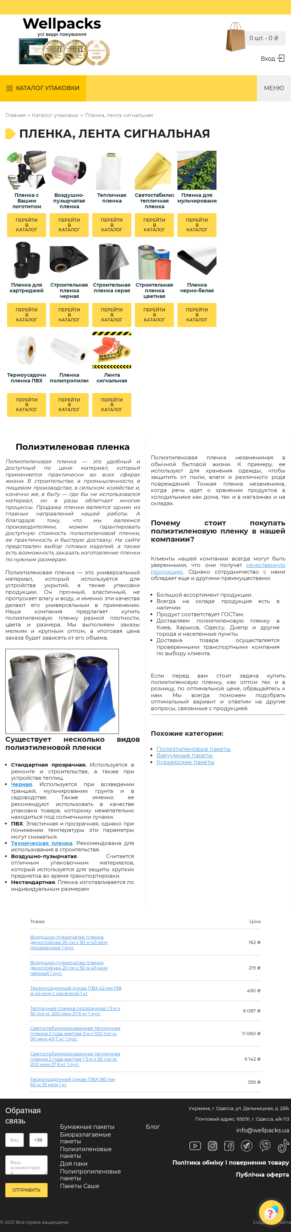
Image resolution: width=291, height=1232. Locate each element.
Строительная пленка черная (69, 290)
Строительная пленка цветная (154, 290)
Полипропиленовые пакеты (90, 1174)
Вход (268, 58)
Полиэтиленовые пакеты (86, 1152)
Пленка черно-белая (197, 288)
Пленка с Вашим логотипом (26, 200)
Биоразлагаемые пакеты (85, 1137)
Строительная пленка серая (112, 288)
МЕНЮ (274, 88)
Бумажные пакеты (87, 1126)
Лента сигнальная (112, 378)
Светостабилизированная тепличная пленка (154, 200)
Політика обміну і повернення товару (230, 1162)
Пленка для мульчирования (196, 198)
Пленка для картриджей (27, 288)
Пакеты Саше (79, 1186)
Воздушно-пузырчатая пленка (69, 200)
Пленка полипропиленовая (69, 378)
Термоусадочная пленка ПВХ (26, 378)
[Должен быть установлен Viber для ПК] (265, 1146)
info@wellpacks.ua (262, 1130)
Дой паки (74, 1163)
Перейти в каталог (27, 225)
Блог (153, 1126)
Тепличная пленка (111, 198)
